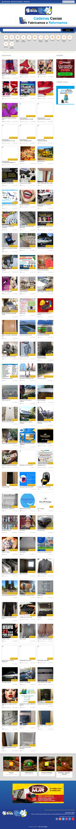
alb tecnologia (43, 826)
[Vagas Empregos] (23, 37)
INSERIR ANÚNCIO (69, 1)
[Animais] (29, 37)
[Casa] (70, 37)
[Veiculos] (6, 44)
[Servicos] (6, 37)
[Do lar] (35, 37)
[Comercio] (52, 37)
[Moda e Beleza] (17, 37)
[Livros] (58, 37)
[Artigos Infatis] (46, 37)
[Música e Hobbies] (41, 37)
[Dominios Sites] (64, 37)
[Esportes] (12, 37)
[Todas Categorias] (12, 44)
